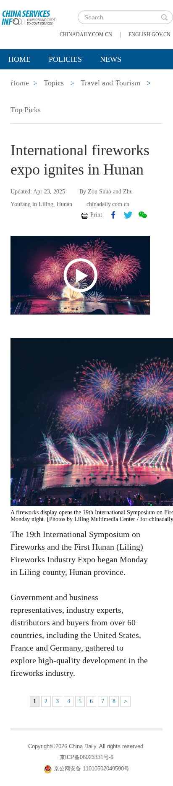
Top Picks (25, 110)
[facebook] (113, 215)
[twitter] (128, 215)
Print (96, 215)
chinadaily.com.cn (86, 34)
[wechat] (143, 215)
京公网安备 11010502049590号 (91, 768)
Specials (25, 80)
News (110, 59)
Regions (121, 80)
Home (19, 59)
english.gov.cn (149, 34)
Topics (74, 80)
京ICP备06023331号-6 (86, 757)
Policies (65, 59)
